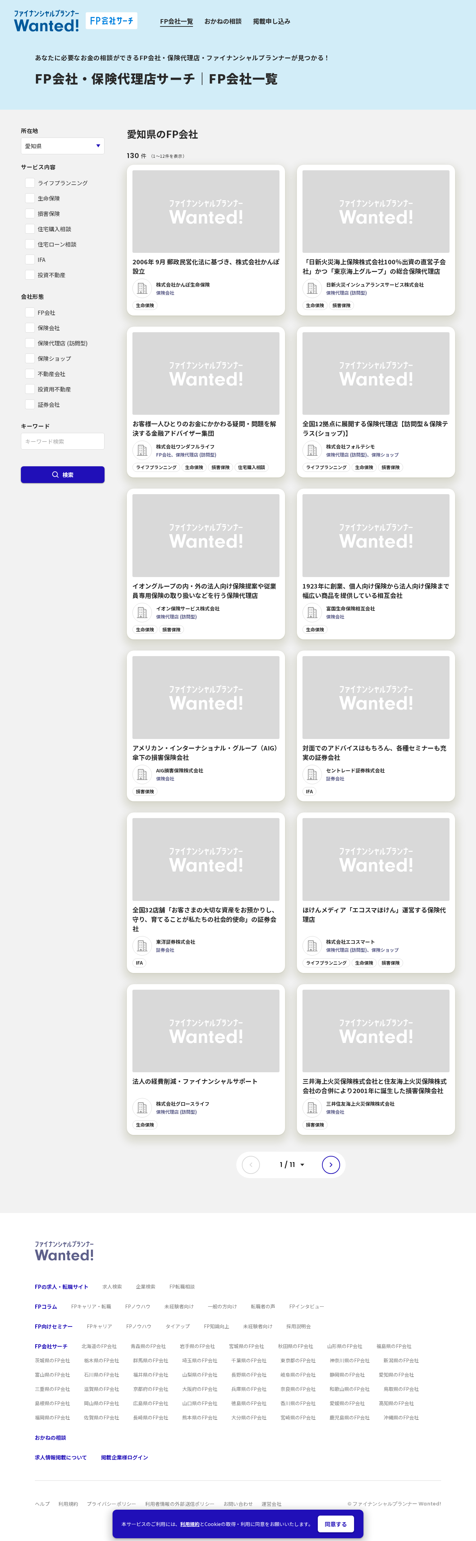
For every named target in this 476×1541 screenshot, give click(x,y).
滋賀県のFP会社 (101, 1388)
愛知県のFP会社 (396, 1374)
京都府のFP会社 (150, 1388)
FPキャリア (99, 1326)
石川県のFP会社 (101, 1374)
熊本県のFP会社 (199, 1417)
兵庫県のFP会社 (249, 1388)
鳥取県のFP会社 (401, 1388)
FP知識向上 (216, 1326)
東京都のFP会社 (298, 1360)
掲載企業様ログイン (124, 1457)
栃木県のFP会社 (101, 1360)
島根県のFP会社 (52, 1403)
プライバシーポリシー (112, 1503)
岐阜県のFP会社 (298, 1374)
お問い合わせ (238, 1503)
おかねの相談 (223, 21)
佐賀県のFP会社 (101, 1417)
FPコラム (46, 1306)
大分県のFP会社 (249, 1417)
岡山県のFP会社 (101, 1403)
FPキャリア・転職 (91, 1306)
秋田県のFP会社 (295, 1345)
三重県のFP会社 (52, 1388)
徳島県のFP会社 (249, 1403)
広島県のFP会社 (150, 1403)
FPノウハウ (138, 1306)
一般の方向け (222, 1306)
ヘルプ (42, 1503)
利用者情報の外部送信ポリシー (180, 1503)
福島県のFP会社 (394, 1345)
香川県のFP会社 (298, 1403)
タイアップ (178, 1326)
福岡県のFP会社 (52, 1417)
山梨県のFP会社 (199, 1374)
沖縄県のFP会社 (401, 1417)
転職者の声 (263, 1306)
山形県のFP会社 (344, 1345)
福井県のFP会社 (150, 1374)
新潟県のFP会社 (401, 1360)
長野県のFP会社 (249, 1374)
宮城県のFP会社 (246, 1345)
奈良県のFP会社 (298, 1388)
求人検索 (112, 1286)
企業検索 (145, 1286)
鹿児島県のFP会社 (350, 1417)
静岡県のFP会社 (347, 1374)
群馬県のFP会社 (150, 1360)
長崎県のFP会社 (150, 1417)
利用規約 (190, 1523)
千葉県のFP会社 (249, 1360)
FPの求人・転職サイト (62, 1286)
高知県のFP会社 (396, 1403)
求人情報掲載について (61, 1457)
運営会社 (272, 1503)
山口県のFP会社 (199, 1403)
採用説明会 (298, 1326)
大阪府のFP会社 (199, 1388)
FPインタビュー (306, 1306)
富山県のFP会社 (52, 1374)
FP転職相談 (182, 1286)
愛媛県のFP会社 (347, 1403)
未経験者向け (179, 1306)
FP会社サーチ (51, 1346)
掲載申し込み (272, 21)
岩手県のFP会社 (197, 1345)
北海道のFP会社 (99, 1345)
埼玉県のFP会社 (199, 1360)
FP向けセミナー (54, 1326)
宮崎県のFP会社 (298, 1417)
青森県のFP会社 (148, 1345)
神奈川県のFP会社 (350, 1360)
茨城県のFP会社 (52, 1360)
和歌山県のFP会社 (350, 1388)
